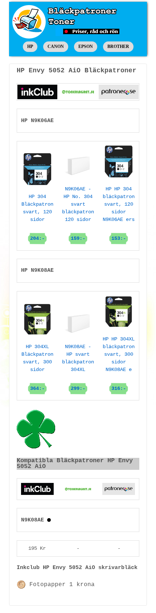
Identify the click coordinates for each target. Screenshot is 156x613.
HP (30, 46)
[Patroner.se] (119, 92)
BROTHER (118, 46)
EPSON (85, 46)
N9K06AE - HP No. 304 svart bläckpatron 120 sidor (78, 213)
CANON (56, 46)
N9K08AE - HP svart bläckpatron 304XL (78, 367)
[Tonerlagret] (78, 92)
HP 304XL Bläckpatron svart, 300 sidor (37, 367)
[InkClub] (37, 92)
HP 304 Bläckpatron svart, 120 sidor (37, 217)
